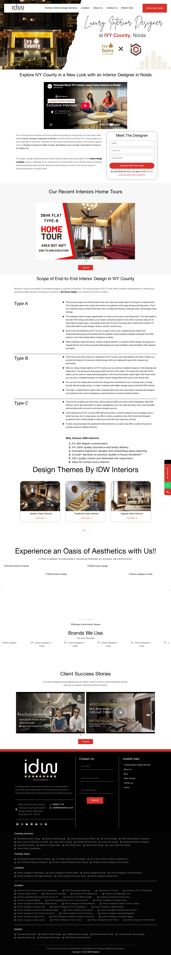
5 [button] (85, 619)
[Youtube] (36, 824)
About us (98, 8)
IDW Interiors (94, 952)
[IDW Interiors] (18, 8)
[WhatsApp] (167, 485)
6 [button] (86, 619)
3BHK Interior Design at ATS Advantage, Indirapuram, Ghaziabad (17, 598)
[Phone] (167, 492)
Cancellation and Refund (93, 949)
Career (126, 787)
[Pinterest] (46, 824)
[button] (155, 8)
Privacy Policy (53, 949)
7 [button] (90, 619)
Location (85, 8)
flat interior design (69, 292)
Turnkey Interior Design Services (61, 8)
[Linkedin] (31, 824)
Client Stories (129, 778)
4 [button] (83, 619)
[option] (23, 589)
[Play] (85, 231)
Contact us (111, 8)
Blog (126, 774)
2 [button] (80, 619)
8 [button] (92, 619)
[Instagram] (22, 824)
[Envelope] (27, 824)
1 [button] (78, 619)
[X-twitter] (41, 824)
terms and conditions (135, 175)
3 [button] (81, 619)
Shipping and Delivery (114, 949)
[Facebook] (17, 824)
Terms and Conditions (71, 949)
